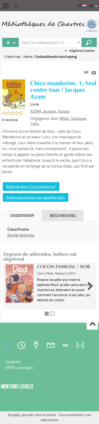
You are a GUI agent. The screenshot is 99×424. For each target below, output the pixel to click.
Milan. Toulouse (72, 118)
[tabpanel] (49, 190)
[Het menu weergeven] (6, 6)
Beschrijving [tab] (63, 215)
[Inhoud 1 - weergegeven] (47, 314)
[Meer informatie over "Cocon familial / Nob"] (20, 283)
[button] (79, 5)
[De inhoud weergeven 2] (52, 314)
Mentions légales (17, 386)
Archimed (49, 415)
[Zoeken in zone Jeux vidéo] (89, 42)
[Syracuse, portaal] (49, 25)
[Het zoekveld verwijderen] (79, 42)
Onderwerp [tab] (22, 215)
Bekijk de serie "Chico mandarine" (31, 186)
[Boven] (92, 324)
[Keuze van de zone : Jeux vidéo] (10, 42)
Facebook (13, 361)
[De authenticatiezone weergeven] (17, 5)
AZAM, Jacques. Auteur (50, 111)
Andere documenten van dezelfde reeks (35, 197)
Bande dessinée (20, 235)
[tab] (7, 345)
